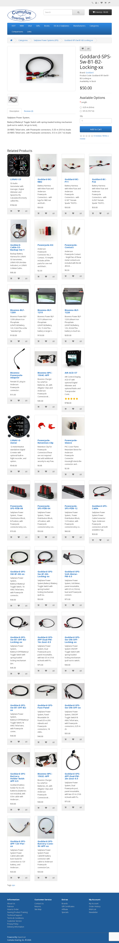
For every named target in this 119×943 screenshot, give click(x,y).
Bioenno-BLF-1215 (45, 311)
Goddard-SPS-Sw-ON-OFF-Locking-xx (72, 639)
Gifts (38, 26)
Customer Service (14, 921)
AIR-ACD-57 (71, 372)
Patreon (10, 906)
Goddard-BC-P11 (72, 180)
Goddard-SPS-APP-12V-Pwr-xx (18, 844)
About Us (11, 903)
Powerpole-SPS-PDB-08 (16, 507)
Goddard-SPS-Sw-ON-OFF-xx (73, 706)
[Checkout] (109, 3)
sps (13, 885)
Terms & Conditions (15, 918)
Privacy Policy (12, 924)
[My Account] (97, 3)
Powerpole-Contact (71, 246)
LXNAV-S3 (15, 179)
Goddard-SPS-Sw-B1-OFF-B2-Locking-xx (18, 639)
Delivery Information (15, 927)
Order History (94, 906)
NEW (22, 26)
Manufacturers (79, 26)
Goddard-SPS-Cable (99, 507)
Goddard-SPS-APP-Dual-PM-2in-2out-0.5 (72, 776)
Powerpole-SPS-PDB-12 (71, 507)
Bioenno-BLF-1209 (17, 311)
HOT (14, 26)
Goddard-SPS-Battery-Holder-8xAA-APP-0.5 (18, 777)
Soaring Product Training (17, 912)
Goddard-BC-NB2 (45, 180)
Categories (94, 26)
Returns (38, 906)
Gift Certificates (68, 906)
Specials (65, 912)
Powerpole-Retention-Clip (45, 441)
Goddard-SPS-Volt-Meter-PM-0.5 (72, 574)
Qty (81, 116)
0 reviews (97, 136)
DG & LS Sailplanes (61, 26)
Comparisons (17, 31)
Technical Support (14, 915)
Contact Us (39, 903)
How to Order (13, 909)
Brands (65, 903)
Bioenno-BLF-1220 (72, 311)
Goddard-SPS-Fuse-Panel (45, 706)
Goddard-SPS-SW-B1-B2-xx (18, 572)
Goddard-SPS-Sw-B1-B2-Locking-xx (78, 40)
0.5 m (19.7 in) (88, 111)
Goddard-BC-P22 (99, 180)
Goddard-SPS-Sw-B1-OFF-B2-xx (18, 707)
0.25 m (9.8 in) (88, 107)
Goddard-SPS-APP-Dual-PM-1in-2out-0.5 (45, 639)
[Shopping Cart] (105, 3)
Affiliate (65, 909)
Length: (84, 102)
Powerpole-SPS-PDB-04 (44, 507)
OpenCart (22, 937)
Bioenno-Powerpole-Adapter (16, 375)
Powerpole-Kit (45, 244)
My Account (93, 903)
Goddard (89, 72)
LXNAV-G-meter (15, 441)
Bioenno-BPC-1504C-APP (45, 374)
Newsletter (93, 912)
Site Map (38, 909)
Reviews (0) (28, 111)
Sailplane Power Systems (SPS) (46, 40)
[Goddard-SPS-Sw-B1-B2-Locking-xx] (41, 68)
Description (14, 111)
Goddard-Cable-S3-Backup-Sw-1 (17, 247)
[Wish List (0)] (102, 3)
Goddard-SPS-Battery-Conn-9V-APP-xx (46, 844)
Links (29, 31)
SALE (30, 26)
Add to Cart (96, 129)
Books (46, 26)
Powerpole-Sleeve (71, 441)
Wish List (92, 909)
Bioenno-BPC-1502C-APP (45, 775)
